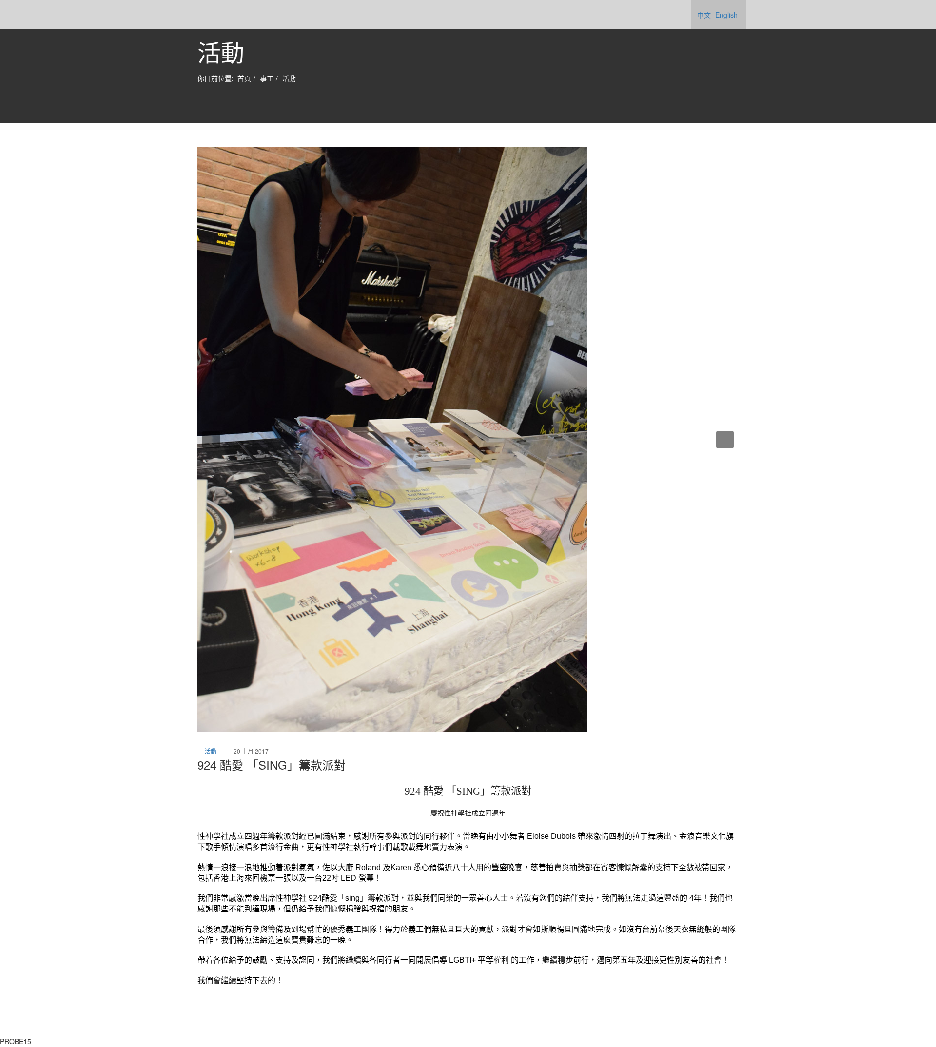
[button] (211, 439)
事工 (266, 78)
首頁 (244, 78)
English (726, 14)
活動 (289, 78)
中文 (704, 14)
